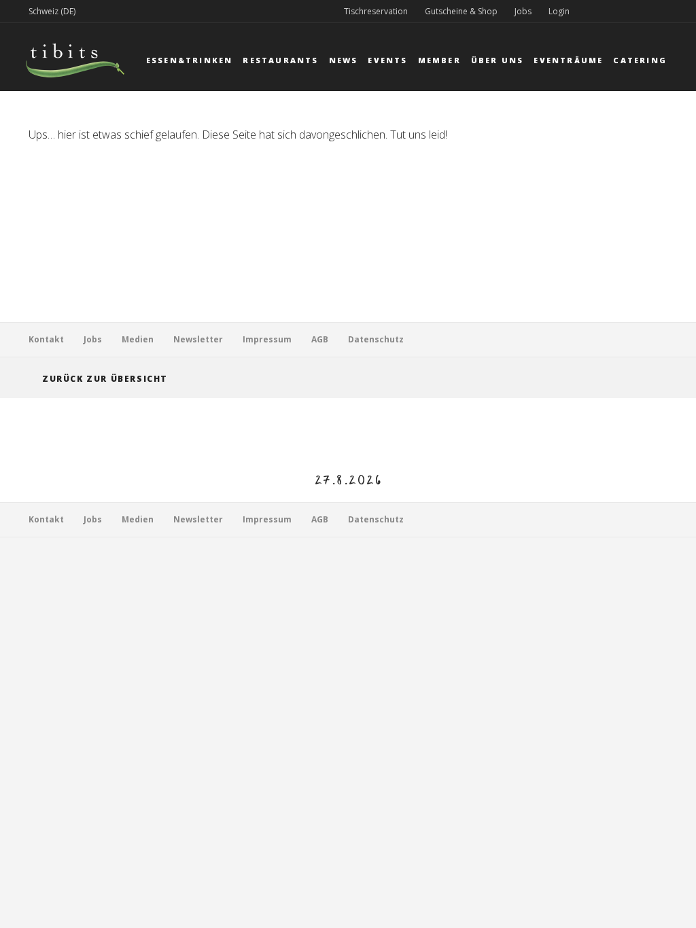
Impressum (267, 339)
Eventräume (568, 60)
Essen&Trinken (189, 60)
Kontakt (46, 339)
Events (387, 60)
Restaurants (280, 60)
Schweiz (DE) (52, 11)
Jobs (523, 11)
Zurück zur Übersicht (105, 379)
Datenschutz (376, 339)
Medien (138, 339)
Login (559, 11)
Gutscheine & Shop (461, 11)
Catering (640, 60)
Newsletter (198, 339)
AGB (319, 339)
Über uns (497, 60)
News (343, 60)
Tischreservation (376, 11)
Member (439, 60)
